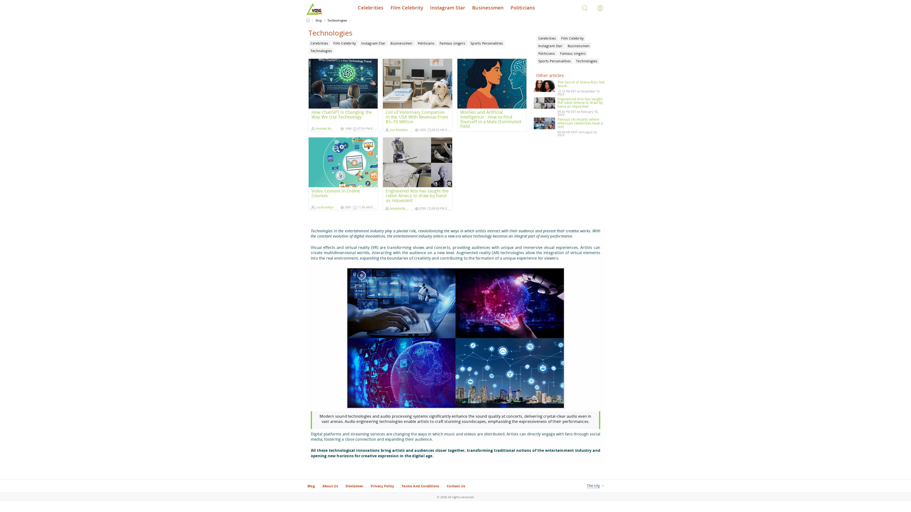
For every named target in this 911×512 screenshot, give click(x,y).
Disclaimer (354, 486)
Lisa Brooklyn (398, 130)
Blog (311, 486)
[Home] (308, 20)
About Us (330, 486)
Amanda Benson (326, 129)
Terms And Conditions (420, 486)
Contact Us (456, 486)
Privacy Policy (382, 486)
